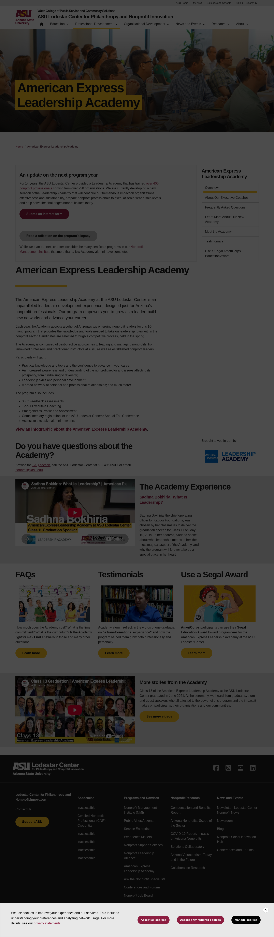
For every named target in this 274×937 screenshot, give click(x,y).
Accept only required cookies (200, 919)
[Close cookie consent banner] (266, 910)
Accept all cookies (153, 919)
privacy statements (47, 923)
